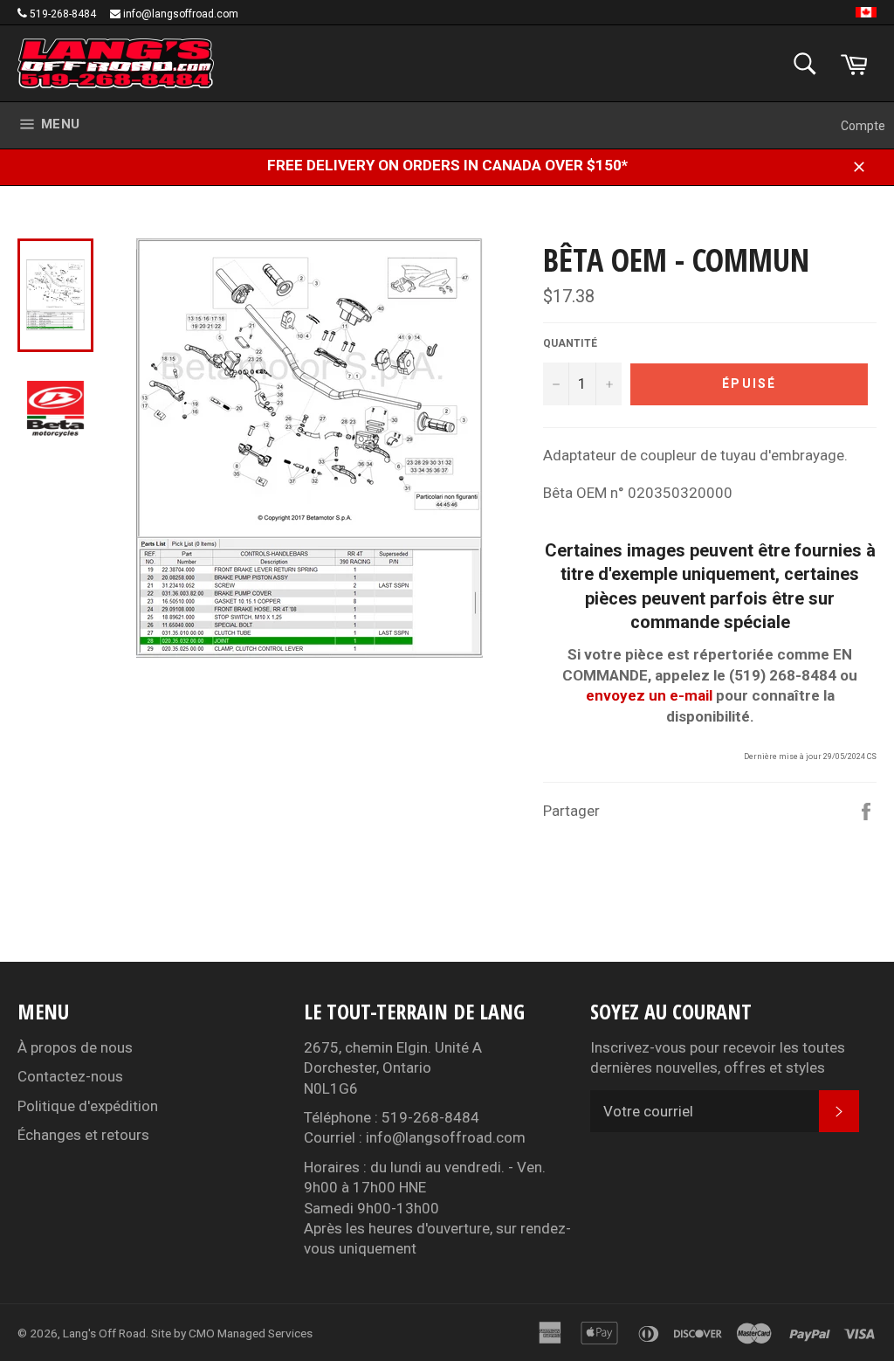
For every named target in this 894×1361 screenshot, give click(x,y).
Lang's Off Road (104, 1333)
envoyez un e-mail (649, 695)
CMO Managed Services (251, 1333)
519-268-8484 (63, 14)
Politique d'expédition (87, 1106)
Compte (863, 126)
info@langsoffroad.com (180, 14)
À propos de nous (75, 1047)
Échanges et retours (83, 1134)
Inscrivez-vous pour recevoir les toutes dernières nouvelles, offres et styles (717, 1057)
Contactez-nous (70, 1076)
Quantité (570, 343)
